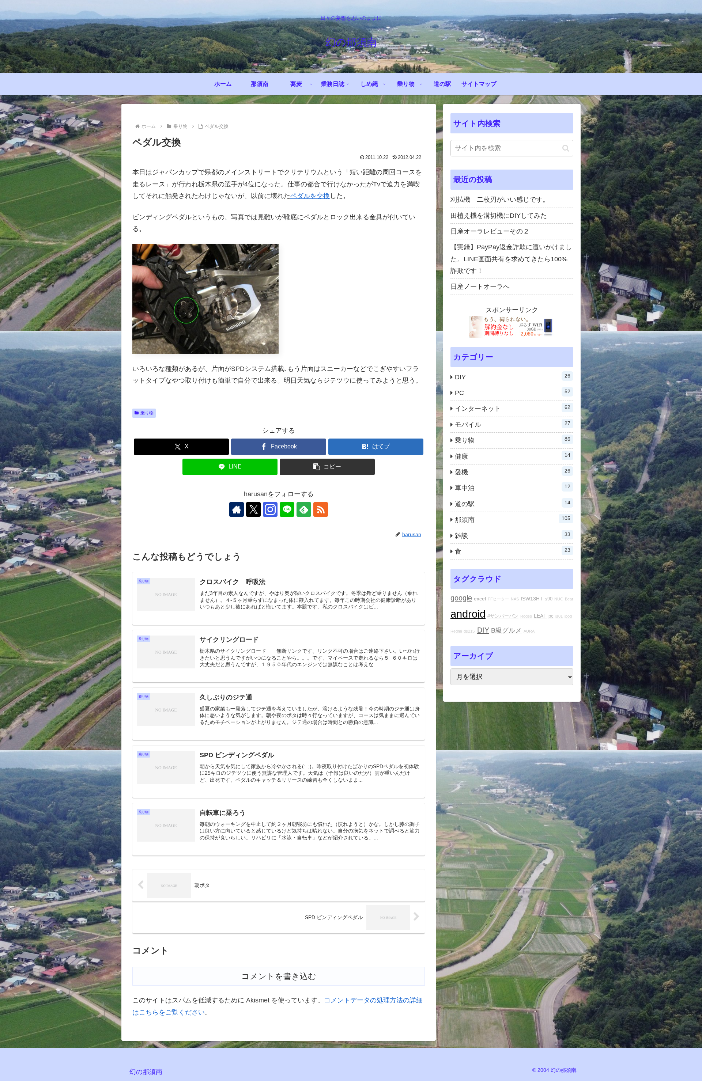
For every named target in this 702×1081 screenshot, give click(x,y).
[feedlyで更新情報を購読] (304, 509)
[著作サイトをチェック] (236, 509)
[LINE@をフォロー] (287, 509)
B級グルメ (506, 630)
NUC (558, 599)
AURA (529, 631)
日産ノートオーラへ (480, 286)
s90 (548, 599)
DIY (483, 630)
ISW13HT (532, 599)
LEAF (540, 616)
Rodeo (526, 616)
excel (480, 599)
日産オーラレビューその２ (489, 231)
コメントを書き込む (278, 976)
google (461, 598)
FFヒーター (498, 599)
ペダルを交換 (310, 196)
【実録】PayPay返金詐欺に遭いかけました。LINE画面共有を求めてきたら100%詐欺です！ (511, 258)
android (468, 614)
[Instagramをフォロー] (270, 509)
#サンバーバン (502, 616)
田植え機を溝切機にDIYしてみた (498, 215)
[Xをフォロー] (253, 509)
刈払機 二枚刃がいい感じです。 (499, 199)
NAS (515, 599)
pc (551, 616)
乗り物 (147, 413)
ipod (568, 616)
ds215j (469, 631)
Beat (569, 599)
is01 (559, 616)
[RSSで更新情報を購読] (320, 509)
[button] (327, 467)
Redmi (456, 631)
